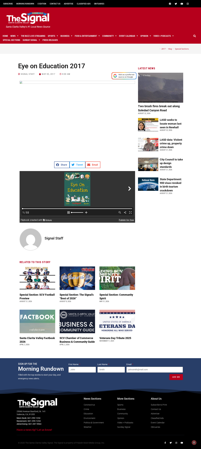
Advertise (68, 4)
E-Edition (42, 4)
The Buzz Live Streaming (33, 36)
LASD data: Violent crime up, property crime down (171, 143)
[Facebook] (170, 3)
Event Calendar (127, 36)
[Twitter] (176, 3)
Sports (51, 36)
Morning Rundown (25, 4)
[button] (195, 36)
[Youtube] (182, 3)
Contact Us (55, 4)
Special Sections (11, 40)
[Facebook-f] (165, 443)
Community (108, 36)
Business (64, 36)
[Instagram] (188, 3)
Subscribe (8, 4)
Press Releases (50, 40)
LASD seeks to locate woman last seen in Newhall (170, 123)
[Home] (158, 48)
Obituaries (99, 4)
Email (129, 364)
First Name (73, 364)
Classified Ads (83, 4)
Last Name (102, 364)
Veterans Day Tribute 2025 (115, 338)
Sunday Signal (30, 40)
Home (5, 36)
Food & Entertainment (86, 36)
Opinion (144, 36)
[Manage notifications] (194, 442)
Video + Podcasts (162, 36)
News (13, 36)
